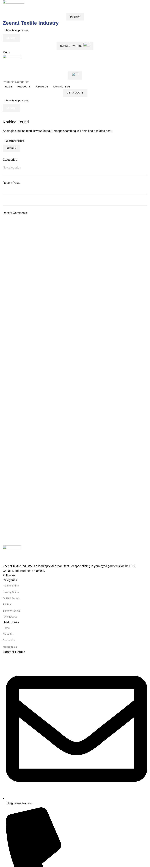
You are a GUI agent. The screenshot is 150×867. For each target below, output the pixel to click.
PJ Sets (7, 604)
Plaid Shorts (10, 616)
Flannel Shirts (11, 585)
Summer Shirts (11, 610)
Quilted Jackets (11, 598)
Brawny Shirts (11, 592)
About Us (8, 634)
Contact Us (9, 640)
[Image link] (12, 554)
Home (6, 627)
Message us (10, 646)
